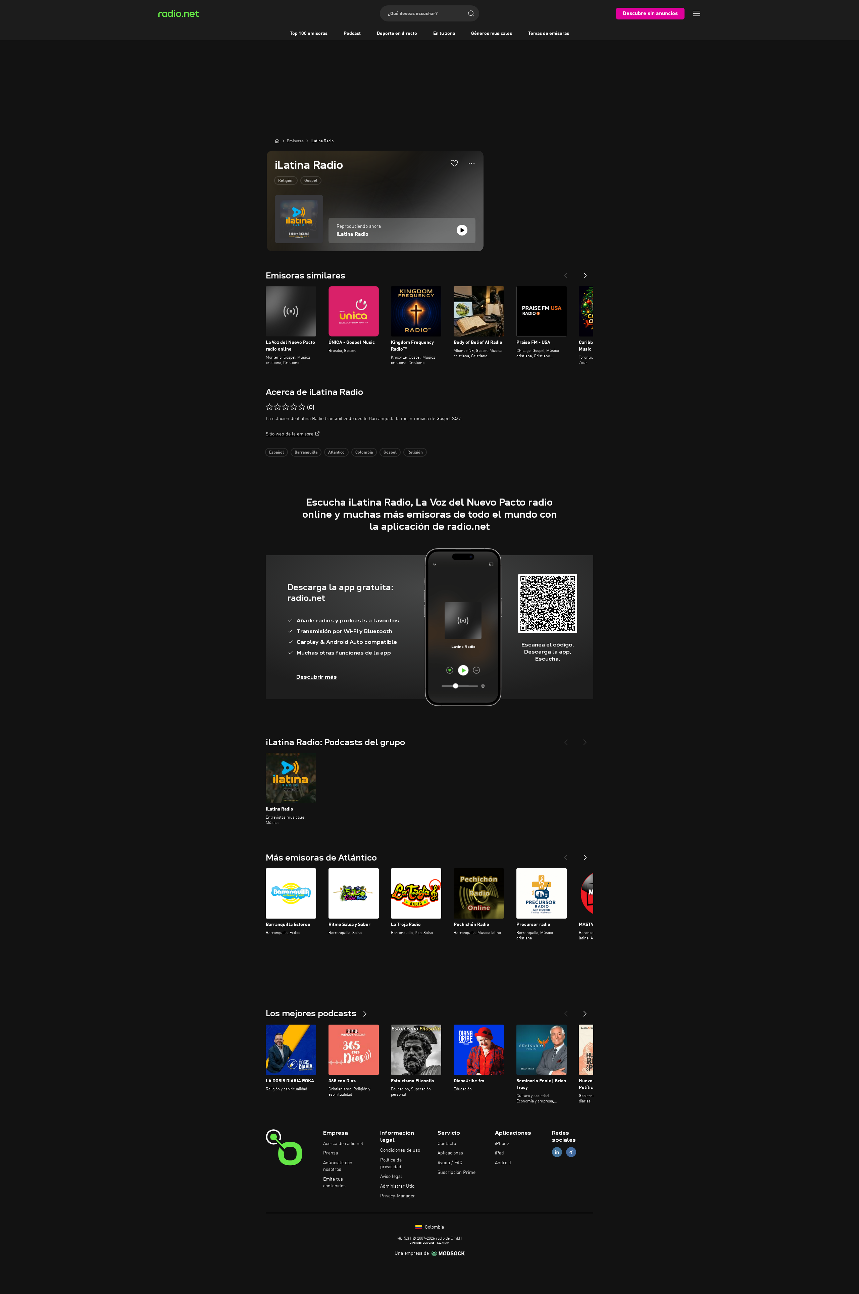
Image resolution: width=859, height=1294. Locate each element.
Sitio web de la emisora (289, 434)
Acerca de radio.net (343, 1143)
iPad (499, 1153)
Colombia (364, 453)
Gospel (310, 181)
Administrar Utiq (397, 1186)
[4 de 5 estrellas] (294, 407)
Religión (286, 181)
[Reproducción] (462, 230)
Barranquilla (306, 453)
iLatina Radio (352, 234)
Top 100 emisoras (308, 33)
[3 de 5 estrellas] (286, 407)
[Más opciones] (471, 163)
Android (503, 1162)
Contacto (447, 1143)
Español (276, 453)
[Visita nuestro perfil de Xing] (571, 1152)
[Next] (585, 273)
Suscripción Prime (456, 1172)
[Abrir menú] (697, 13)
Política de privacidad (391, 1163)
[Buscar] (471, 13)
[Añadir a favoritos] (454, 163)
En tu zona (444, 33)
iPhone (502, 1143)
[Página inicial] (277, 141)
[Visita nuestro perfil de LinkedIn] (557, 1152)
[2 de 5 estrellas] (277, 407)
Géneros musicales (491, 33)
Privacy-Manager (397, 1196)
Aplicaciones (450, 1153)
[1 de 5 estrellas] (269, 407)
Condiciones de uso (400, 1150)
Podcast (352, 33)
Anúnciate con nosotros (337, 1166)
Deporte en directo (397, 33)
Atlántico (336, 453)
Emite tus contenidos (334, 1182)
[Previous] (566, 273)
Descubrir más (316, 676)
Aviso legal (391, 1176)
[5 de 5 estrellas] (302, 407)
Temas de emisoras (548, 33)
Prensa (330, 1153)
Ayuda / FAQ (450, 1162)
